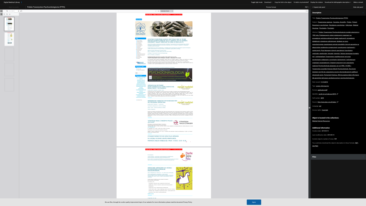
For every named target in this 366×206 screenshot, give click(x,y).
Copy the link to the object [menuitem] (283, 2)
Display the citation (317, 2)
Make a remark (358, 2)
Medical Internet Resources (321, 121)
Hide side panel (358, 7)
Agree (254, 202)
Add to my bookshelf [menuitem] (302, 2)
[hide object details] (309, 108)
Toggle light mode (256, 2)
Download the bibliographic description (337, 2)
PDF (306, 7)
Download (267, 2)
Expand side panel (319, 7)
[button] (338, 13)
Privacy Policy (187, 202)
